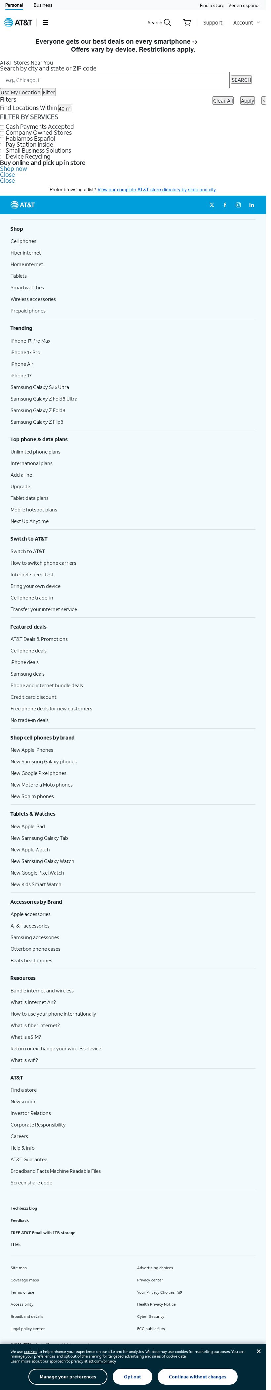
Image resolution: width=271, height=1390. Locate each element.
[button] (45, 22)
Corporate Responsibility (38, 1124)
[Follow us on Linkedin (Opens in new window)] (251, 205)
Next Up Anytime (30, 521)
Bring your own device (35, 586)
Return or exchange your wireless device (56, 1048)
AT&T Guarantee (29, 1159)
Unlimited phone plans (35, 451)
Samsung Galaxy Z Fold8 (38, 410)
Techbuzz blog (24, 1208)
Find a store (212, 5)
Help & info (23, 1147)
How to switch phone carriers (43, 562)
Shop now (13, 168)
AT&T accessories (30, 925)
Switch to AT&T (28, 551)
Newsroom (23, 1101)
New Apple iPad (28, 826)
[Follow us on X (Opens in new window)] (212, 205)
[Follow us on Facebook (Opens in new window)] (225, 205)
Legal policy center (28, 1328)
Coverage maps (25, 1279)
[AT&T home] (18, 22)
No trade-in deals (30, 720)
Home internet (27, 264)
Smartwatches (27, 287)
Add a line (21, 474)
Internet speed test (32, 574)
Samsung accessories (35, 937)
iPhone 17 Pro (25, 352)
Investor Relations (31, 1113)
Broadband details (27, 1316)
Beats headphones (31, 960)
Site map (19, 1267)
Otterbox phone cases (35, 948)
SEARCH (241, 79)
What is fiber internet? (35, 1025)
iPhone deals (25, 662)
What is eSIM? (26, 1036)
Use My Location (20, 92)
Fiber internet (26, 252)
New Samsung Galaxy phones (44, 761)
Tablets (19, 275)
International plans (32, 463)
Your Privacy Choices (156, 1292)
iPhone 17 (21, 375)
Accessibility (22, 1304)
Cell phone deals (29, 650)
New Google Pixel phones (38, 773)
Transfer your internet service (44, 609)
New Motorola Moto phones (42, 784)
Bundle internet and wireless (42, 990)
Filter (49, 92)
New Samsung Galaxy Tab (39, 838)
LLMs (15, 1244)
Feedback (20, 1220)
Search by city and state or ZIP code (48, 68)
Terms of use (22, 1292)
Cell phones (23, 241)
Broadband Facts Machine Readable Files (56, 1171)
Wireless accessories (33, 299)
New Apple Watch (30, 849)
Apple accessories (31, 914)
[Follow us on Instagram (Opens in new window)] (238, 205)
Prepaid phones (28, 310)
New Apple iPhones (32, 749)
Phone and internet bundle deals (47, 685)
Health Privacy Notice (156, 1304)
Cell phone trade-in (32, 597)
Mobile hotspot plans (34, 509)
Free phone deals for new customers (51, 708)
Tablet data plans (30, 498)
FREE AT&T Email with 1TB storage (43, 1232)
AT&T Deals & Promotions (39, 639)
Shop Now (215, 41)
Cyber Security (150, 1316)
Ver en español (243, 5)
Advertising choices (155, 1267)
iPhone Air (22, 363)
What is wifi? (24, 1060)
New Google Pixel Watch (37, 872)
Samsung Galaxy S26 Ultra (40, 387)
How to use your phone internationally (53, 1013)
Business (43, 5)
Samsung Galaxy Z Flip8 (37, 421)
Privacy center (150, 1279)
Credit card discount (34, 697)
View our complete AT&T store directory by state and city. (157, 189)
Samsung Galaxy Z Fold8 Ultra (44, 398)
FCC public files (151, 1328)
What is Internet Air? (33, 1002)
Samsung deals (28, 673)
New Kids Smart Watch (36, 884)
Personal (14, 5)
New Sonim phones (32, 796)
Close (7, 174)
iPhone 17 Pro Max (31, 340)
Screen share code (31, 1182)
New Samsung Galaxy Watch (42, 861)
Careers (19, 1136)
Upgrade (20, 486)
